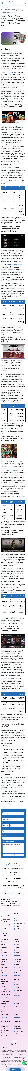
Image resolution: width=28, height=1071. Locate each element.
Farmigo (4, 970)
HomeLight (5, 1014)
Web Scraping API (7, 924)
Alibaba (5, 952)
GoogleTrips (19, 990)
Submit (13, 855)
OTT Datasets (15, 678)
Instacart (18, 944)
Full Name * (5, 811)
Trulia (3, 1006)
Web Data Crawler (17, 798)
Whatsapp (18, 970)
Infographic (6, 1035)
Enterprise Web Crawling (6, 920)
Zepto (3, 986)
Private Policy (19, 1031)
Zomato (18, 952)
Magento (4, 947)
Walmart (5, 950)
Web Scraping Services (6, 916)
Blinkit (4, 983)
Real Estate (19, 929)
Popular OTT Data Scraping (14, 264)
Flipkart (4, 944)
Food (17, 918)
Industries (4, 835)
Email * (3, 817)
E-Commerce (19, 915)
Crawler (5, 931)
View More (4, 975)
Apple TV (18, 1011)
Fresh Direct (5, 972)
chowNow (18, 950)
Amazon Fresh (6, 991)
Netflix (17, 1003)
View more (4, 955)
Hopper (17, 993)
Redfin (4, 1003)
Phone (4, 822)
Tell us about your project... (8, 841)
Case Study (6, 1030)
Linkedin (18, 962)
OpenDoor (5, 1011)
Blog (7, 7)
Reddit (17, 964)
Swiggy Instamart (6, 989)
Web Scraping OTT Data (12, 470)
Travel (17, 926)
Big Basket (5, 962)
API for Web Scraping (6, 934)
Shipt (3, 964)
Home (2, 7)
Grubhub (18, 941)
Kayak (17, 984)
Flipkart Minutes (6, 994)
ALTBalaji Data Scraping (12, 72)
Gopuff (17, 947)
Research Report (7, 1032)
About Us (18, 1028)
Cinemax (18, 1014)
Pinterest (18, 967)
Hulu (17, 1006)
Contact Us (18, 1034)
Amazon (5, 941)
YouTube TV (19, 1009)
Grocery (18, 920)
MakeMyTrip (19, 987)
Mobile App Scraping (6, 927)
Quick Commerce (20, 923)
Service (4, 829)
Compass (4, 1009)
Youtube (18, 972)
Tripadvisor (18, 982)
